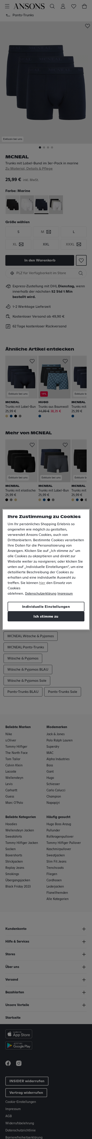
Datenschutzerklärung (40, 593)
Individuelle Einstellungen (46, 606)
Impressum (65, 593)
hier (42, 583)
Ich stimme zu (45, 616)
